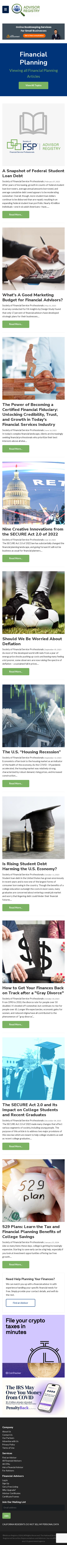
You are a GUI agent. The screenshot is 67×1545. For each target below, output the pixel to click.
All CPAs (6, 1464)
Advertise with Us (10, 1441)
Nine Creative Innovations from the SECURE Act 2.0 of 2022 (32, 531)
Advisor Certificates (11, 1493)
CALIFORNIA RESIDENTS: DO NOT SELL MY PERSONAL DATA (30, 1524)
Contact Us (7, 1435)
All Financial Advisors (12, 1460)
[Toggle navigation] (5, 9)
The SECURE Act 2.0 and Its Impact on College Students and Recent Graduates (30, 1110)
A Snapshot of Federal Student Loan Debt (33, 173)
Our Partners (8, 1438)
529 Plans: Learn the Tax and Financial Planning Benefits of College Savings (31, 1231)
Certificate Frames (10, 1496)
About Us (6, 1431)
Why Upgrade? (9, 1490)
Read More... (15, 214)
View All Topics (33, 85)
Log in (5, 1480)
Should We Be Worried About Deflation (32, 641)
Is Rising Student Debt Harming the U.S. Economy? (29, 866)
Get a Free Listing (10, 1486)
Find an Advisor (20, 1303)
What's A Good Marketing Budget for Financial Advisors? (32, 297)
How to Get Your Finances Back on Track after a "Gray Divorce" (33, 990)
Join (6, 1515)
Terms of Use (8, 1448)
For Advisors (8, 1470)
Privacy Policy (8, 1444)
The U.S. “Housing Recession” (31, 752)
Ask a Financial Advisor (12, 1467)
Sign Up (5, 1483)
